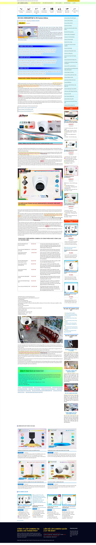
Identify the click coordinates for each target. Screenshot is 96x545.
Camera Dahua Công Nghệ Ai (69, 34)
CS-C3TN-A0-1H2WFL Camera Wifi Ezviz (56, 481)
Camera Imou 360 (67, 93)
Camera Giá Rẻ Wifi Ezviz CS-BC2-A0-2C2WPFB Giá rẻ (29, 450)
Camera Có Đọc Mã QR (68, 39)
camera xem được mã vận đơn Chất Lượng (26, 53)
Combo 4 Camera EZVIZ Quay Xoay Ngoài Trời (71, 236)
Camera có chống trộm (68, 53)
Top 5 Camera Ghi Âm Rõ (50, 51)
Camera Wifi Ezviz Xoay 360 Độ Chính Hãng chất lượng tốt (71, 69)
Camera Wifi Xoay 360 (39, 64)
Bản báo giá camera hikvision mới (25, 49)
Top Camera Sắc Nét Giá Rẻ (24, 51)
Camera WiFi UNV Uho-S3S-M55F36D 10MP (52, 507)
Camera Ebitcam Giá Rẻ (68, 77)
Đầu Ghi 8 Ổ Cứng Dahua (69, 31)
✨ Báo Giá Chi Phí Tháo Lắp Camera (70, 326)
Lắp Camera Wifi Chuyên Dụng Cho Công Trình (34, 392)
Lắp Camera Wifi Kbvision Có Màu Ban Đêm (26, 64)
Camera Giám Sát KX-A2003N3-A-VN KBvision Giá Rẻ (71, 151)
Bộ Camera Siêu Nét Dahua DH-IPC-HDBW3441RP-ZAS (42, 390)
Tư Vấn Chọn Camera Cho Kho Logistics (70, 45)
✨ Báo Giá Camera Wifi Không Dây (70, 314)
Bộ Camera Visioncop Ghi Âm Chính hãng (26, 71)
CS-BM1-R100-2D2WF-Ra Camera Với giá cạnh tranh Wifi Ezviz (31, 481)
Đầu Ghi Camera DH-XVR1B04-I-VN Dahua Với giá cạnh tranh (71, 122)
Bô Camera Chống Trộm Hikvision (25, 73)
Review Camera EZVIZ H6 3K (27, 387)
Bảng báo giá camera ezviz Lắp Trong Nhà (48, 49)
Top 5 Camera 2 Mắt (38, 53)
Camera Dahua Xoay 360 (68, 98)
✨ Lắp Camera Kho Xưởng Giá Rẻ (70, 323)
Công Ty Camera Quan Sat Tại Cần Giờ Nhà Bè (42, 387)
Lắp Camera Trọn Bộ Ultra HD (39, 71)
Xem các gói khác (20, 520)
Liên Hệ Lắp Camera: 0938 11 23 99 (73, 0)
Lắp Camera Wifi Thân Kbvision (24, 62)
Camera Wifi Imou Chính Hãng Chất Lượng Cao (27, 60)
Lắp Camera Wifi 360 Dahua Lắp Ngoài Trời (70, 86)
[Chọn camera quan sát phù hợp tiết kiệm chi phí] (78, 11)
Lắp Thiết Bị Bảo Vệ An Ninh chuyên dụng (53, 71)
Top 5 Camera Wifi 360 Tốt (69, 96)
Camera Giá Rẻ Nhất (68, 48)
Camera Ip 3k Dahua (68, 25)
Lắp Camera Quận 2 (22, 3)
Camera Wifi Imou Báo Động (50, 62)
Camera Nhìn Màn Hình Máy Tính (70, 59)
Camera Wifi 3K (39, 60)
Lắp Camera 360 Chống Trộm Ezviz (70, 91)
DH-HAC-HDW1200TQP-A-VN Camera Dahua (33, 18)
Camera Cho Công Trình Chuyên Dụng (70, 56)
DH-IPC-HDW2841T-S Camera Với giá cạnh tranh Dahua (71, 204)
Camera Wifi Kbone (67, 82)
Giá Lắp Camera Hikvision (71, 393)
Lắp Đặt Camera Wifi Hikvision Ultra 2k (37, 62)
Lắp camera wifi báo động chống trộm (49, 60)
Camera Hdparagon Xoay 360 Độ (70, 88)
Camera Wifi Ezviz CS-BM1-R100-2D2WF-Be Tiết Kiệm (58, 450)
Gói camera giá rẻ (23, 491)
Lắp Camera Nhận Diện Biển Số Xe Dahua (70, 29)
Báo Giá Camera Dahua (36, 49)
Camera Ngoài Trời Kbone (69, 72)
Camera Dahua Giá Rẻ (68, 23)
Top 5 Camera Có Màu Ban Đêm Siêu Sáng (37, 51)
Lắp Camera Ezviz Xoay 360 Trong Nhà (70, 102)
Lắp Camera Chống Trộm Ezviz (70, 79)
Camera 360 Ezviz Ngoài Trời (69, 105)
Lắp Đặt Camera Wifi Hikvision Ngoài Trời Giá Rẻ (70, 63)
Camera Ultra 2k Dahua (68, 20)
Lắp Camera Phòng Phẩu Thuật (70, 50)
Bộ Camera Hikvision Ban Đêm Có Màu (38, 73)
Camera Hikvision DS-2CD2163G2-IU (69, 177)
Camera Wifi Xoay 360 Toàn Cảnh (70, 74)
